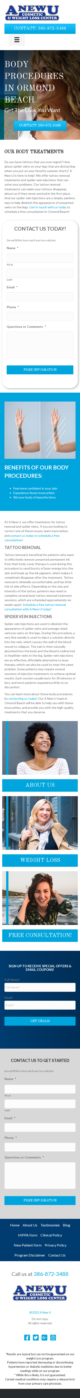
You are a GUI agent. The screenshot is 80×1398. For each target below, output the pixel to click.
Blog (66, 1225)
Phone (13, 307)
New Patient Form (28, 1245)
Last (9, 279)
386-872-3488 (51, 1274)
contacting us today (22, 698)
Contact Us (57, 1255)
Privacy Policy (55, 1245)
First (10, 264)
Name (12, 248)
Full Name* (13, 980)
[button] (40, 29)
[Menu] (17, 40)
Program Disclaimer (29, 1255)
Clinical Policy (51, 1235)
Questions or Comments (26, 326)
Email (12, 287)
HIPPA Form (27, 1235)
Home (15, 1225)
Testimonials (50, 1225)
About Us (30, 1225)
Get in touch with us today (47, 207)
